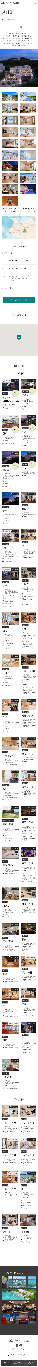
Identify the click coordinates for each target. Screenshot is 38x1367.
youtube (20, 1345)
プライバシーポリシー (19, 1349)
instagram (17, 1345)
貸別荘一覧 (10, 19)
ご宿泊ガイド (21, 315)
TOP (3, 19)
